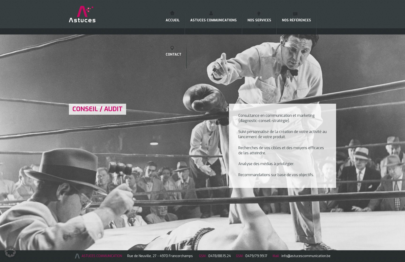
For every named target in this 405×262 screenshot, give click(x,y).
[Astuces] (88, 14)
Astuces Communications (213, 20)
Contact (173, 54)
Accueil (173, 20)
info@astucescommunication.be (305, 256)
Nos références (296, 20)
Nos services (259, 20)
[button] (10, 251)
